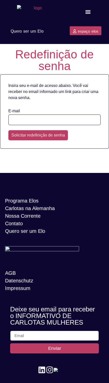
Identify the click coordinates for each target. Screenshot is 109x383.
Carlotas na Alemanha (30, 208)
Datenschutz (19, 280)
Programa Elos (22, 201)
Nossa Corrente (23, 216)
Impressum (17, 288)
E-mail (14, 111)
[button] (88, 12)
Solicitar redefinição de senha (38, 135)
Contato (14, 223)
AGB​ (10, 273)
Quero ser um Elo (25, 231)
